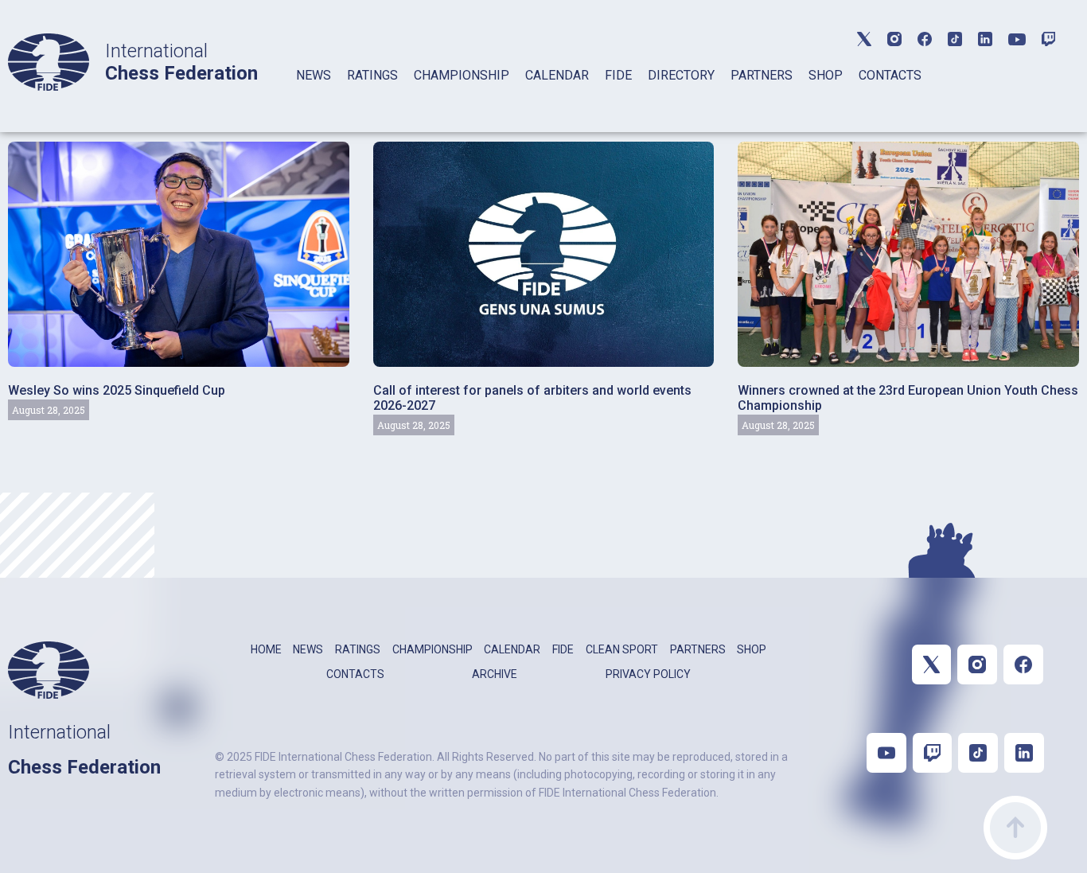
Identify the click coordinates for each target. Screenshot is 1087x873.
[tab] (313, 96)
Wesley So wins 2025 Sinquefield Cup (116, 390)
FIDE (618, 75)
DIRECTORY (681, 75)
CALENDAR (557, 75)
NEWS (313, 75)
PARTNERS (762, 75)
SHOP (825, 75)
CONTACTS (890, 75)
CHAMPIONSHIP (461, 75)
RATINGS (372, 75)
